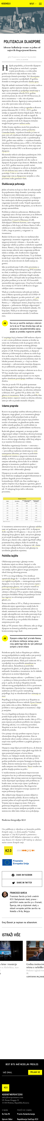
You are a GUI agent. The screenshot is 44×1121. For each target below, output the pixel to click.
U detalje (19, 60)
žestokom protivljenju (16, 378)
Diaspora (25, 60)
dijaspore (5, 151)
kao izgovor (6, 597)
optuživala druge (8, 578)
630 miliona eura (11, 170)
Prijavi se (35, 1072)
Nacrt (30, 766)
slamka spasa (33, 81)
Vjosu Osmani (36, 702)
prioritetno (33, 267)
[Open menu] (40, 3)
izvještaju (7, 337)
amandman (29, 663)
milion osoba (24, 123)
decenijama (34, 76)
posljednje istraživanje (29, 90)
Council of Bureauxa (20, 220)
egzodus (29, 107)
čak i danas (36, 545)
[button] (5, 1087)
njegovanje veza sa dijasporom (14, 176)
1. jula (36, 297)
